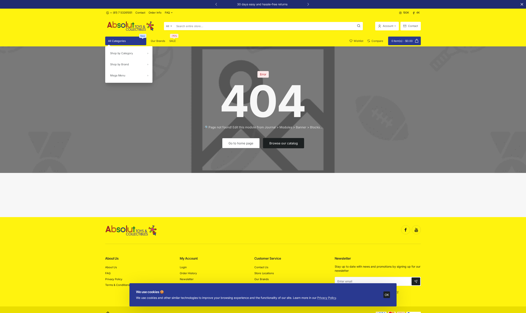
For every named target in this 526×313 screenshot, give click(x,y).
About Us (112, 258)
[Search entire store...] (359, 26)
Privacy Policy (326, 297)
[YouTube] (416, 229)
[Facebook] (405, 229)
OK (387, 295)
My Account (189, 258)
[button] (216, 4)
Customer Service (267, 258)
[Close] (521, 4)
